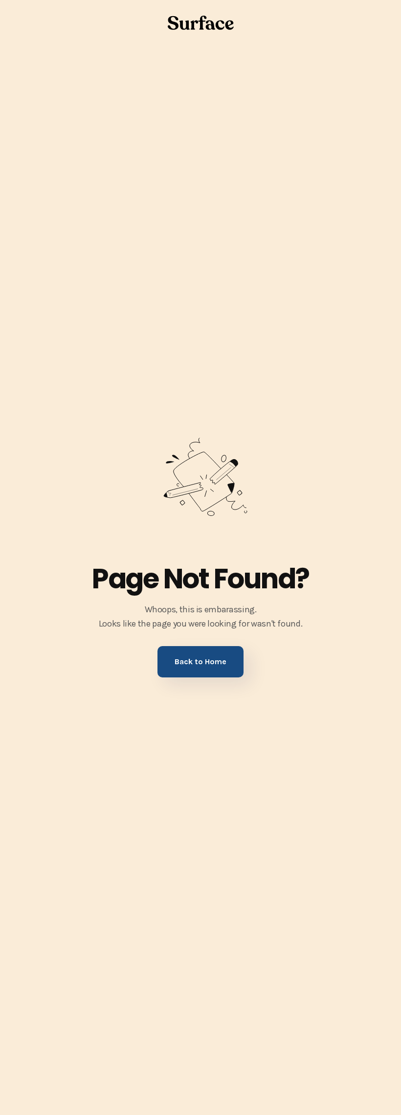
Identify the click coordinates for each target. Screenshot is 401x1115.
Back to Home (200, 661)
